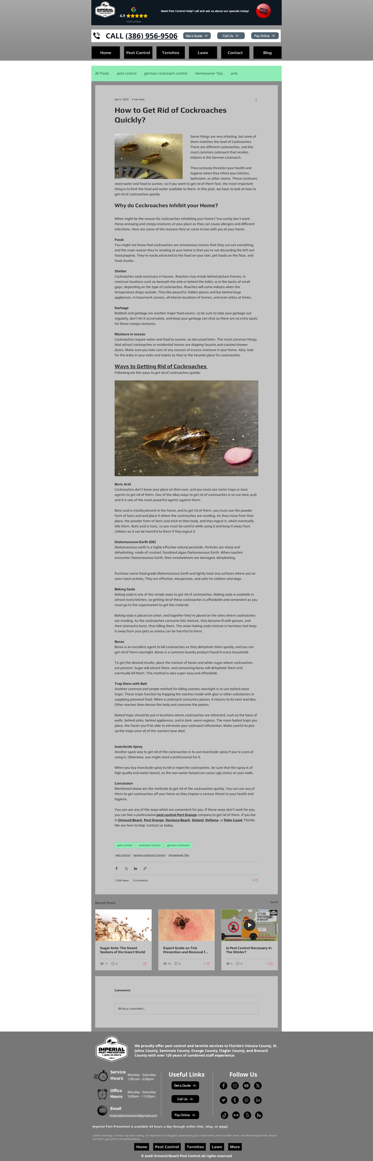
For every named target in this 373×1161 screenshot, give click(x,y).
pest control (127, 73)
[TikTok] (224, 1115)
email (223, 1126)
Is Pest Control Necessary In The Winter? (249, 950)
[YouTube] (246, 1085)
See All (274, 902)
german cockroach (178, 845)
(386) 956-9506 (151, 36)
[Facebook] (223, 1085)
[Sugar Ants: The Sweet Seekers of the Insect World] (123, 925)
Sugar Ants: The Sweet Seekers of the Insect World (122, 950)
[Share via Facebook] (116, 868)
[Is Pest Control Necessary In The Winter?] (249, 925)
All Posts (102, 73)
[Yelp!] (247, 1115)
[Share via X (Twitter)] (126, 868)
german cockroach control (165, 73)
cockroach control (149, 845)
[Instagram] (235, 1085)
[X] (258, 1085)
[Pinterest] (246, 1100)
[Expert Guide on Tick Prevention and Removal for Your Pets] (187, 925)
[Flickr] (236, 1115)
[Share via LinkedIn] (135, 868)
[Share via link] (145, 868)
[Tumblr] (235, 1100)
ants (234, 73)
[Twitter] (223, 1100)
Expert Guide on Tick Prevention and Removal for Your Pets (186, 950)
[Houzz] (259, 1115)
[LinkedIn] (258, 1100)
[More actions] (256, 99)
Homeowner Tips (209, 73)
